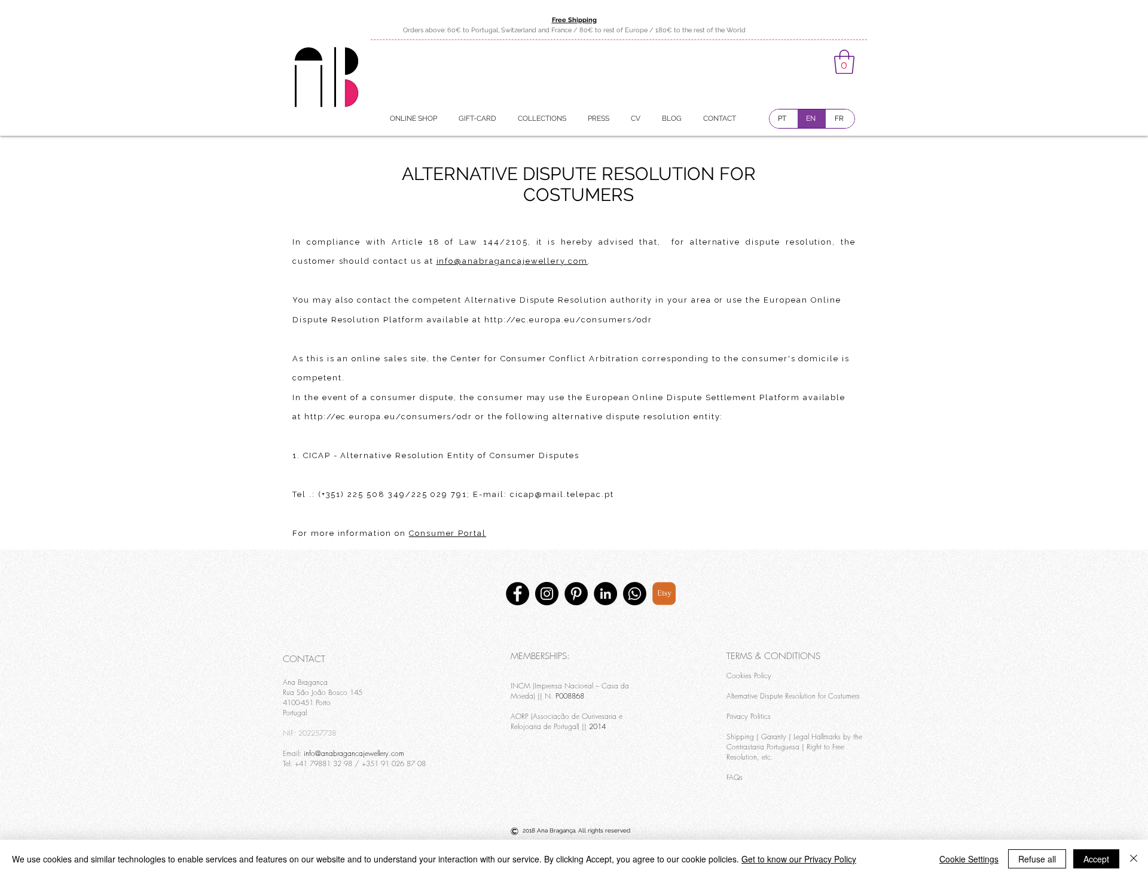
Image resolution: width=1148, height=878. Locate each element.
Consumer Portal (447, 533)
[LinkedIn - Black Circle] (605, 593)
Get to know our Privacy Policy (798, 859)
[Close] (1133, 858)
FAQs (734, 777)
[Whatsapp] (634, 593)
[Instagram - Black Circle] (546, 593)
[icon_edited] (664, 593)
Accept (1096, 859)
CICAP (317, 455)
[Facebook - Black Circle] (517, 593)
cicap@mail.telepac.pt (562, 494)
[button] (844, 62)
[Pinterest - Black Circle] (576, 593)
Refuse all (1037, 859)
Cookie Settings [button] (969, 859)
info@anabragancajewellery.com (512, 261)
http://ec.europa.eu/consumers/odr (568, 319)
